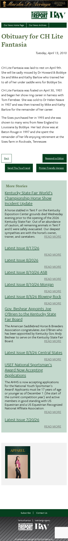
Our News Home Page (14, 25)
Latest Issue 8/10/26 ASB (26, 272)
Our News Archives (37, 25)
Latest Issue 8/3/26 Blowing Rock (33, 296)
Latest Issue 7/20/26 (22, 419)
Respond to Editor (54, 158)
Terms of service (24, 520)
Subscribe (26, 513)
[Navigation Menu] (2, 14)
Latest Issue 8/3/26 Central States (33, 352)
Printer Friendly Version (51, 168)
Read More (52, 237)
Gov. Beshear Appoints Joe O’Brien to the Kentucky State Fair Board (30, 314)
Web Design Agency (42, 520)
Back (6, 158)
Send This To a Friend (19, 168)
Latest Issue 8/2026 (21, 260)
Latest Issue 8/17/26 (22, 248)
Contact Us (41, 513)
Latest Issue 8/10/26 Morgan (29, 284)
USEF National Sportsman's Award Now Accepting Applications (28, 370)
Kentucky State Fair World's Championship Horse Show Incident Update (29, 198)
